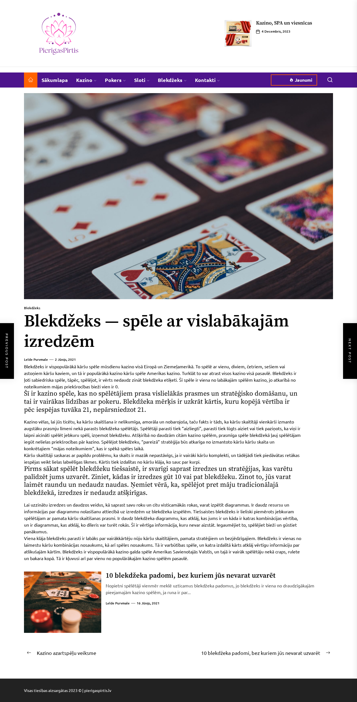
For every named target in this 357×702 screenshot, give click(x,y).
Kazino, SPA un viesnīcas (284, 23)
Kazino (84, 80)
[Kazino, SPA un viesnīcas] (238, 33)
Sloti (139, 80)
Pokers (113, 80)
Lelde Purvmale (36, 359)
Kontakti (205, 80)
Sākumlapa (55, 80)
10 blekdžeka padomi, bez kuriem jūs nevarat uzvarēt (191, 575)
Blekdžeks (170, 80)
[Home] (30, 80)
